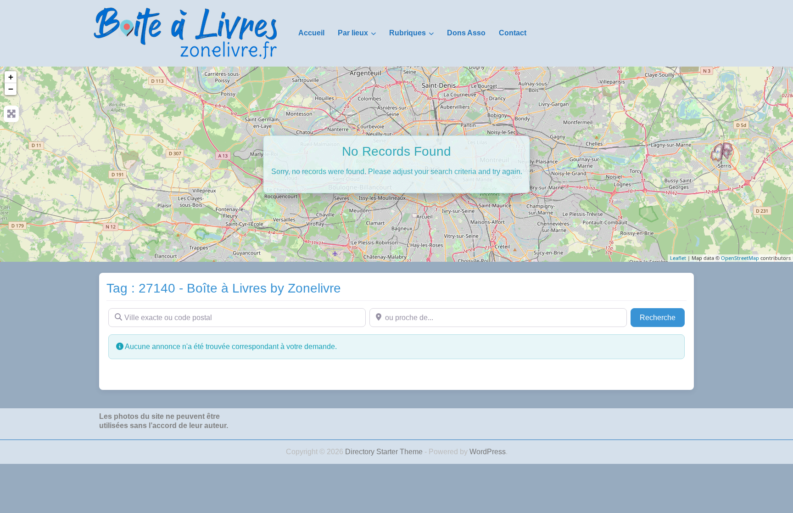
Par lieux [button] (353, 33)
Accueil (311, 33)
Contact (512, 33)
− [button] (10, 89)
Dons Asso (466, 33)
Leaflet (678, 257)
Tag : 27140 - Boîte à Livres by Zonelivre (223, 288)
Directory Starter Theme (384, 452)
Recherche (662, 317)
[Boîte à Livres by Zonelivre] (185, 33)
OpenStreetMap (740, 257)
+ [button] (10, 77)
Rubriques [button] (407, 33)
